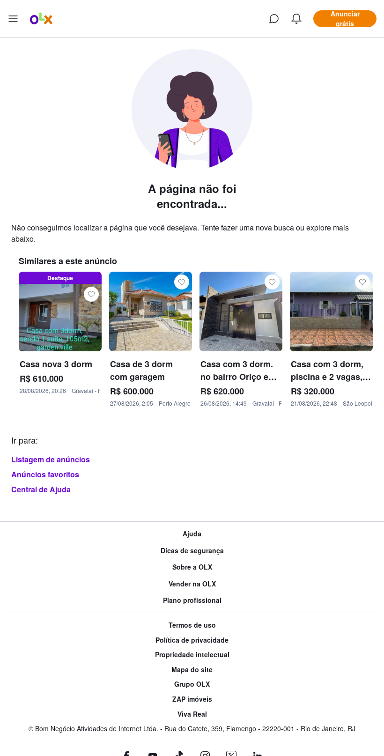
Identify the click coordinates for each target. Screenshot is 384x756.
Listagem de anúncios (50, 459)
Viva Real (192, 714)
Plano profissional (192, 600)
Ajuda (192, 533)
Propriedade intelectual (192, 654)
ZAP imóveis (192, 699)
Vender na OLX (192, 583)
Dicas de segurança (192, 550)
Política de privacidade (192, 640)
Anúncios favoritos (45, 474)
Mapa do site (192, 669)
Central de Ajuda (41, 489)
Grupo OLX (192, 684)
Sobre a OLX (192, 567)
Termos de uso (192, 625)
